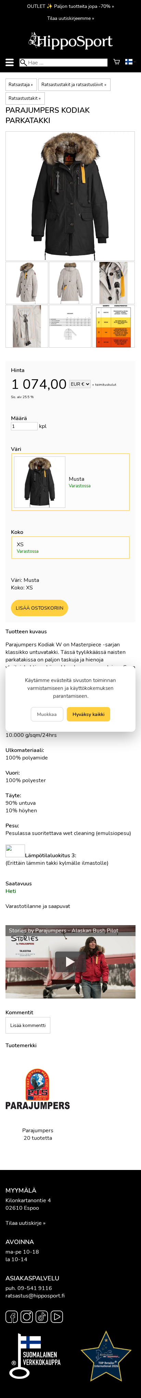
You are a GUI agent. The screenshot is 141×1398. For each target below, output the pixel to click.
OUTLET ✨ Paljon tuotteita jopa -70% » (70, 6)
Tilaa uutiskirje (23, 1223)
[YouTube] (57, 1318)
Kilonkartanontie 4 (28, 1200)
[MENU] (9, 62)
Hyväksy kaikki (88, 714)
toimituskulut (105, 384)
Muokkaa (47, 714)
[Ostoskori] (116, 63)
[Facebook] (11, 1318)
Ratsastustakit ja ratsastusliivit (73, 85)
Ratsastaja (21, 85)
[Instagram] (27, 1318)
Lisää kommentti (28, 1025)
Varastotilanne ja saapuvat (37, 906)
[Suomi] (130, 63)
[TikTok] (42, 1318)
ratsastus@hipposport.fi (35, 1296)
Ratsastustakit (25, 98)
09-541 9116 (34, 1288)
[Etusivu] (70, 49)
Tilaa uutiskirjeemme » (70, 18)
